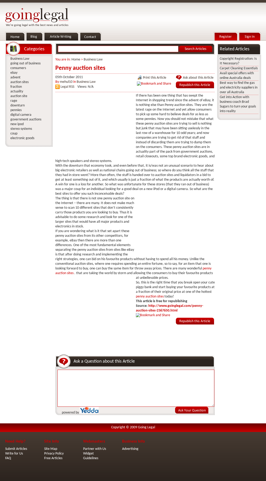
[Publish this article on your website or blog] (195, 87)
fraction (16, 87)
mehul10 (66, 82)
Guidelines (90, 458)
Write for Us (14, 454)
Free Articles (53, 458)
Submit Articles (16, 449)
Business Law (93, 60)
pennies (16, 110)
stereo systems (21, 129)
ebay (13, 73)
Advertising (130, 449)
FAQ (8, 458)
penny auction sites (150, 297)
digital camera (20, 115)
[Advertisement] (94, 125)
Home (75, 60)
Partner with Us (94, 449)
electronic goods (22, 138)
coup (13, 134)
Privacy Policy (54, 454)
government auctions (25, 119)
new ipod (17, 124)
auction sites (19, 82)
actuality (16, 91)
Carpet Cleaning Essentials (239, 68)
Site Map (50, 449)
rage (13, 101)
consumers (18, 68)
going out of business (25, 63)
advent (15, 77)
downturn (17, 105)
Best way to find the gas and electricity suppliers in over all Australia (238, 87)
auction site (18, 96)
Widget (88, 454)
